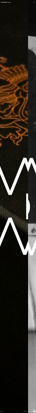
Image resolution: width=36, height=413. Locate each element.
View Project (33, 411)
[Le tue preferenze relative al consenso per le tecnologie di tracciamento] (34, 411)
